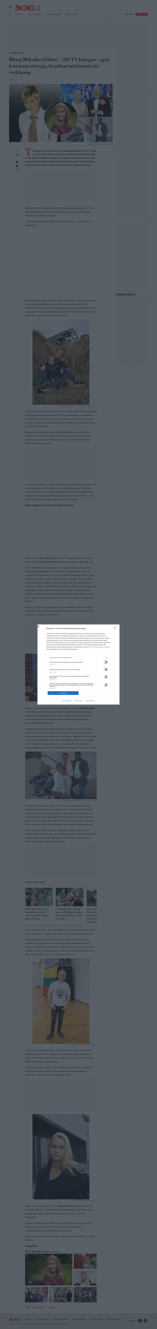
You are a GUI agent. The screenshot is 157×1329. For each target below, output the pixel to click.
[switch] (105, 662)
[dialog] (78, 664)
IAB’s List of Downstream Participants (99, 647)
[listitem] (78, 657)
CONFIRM (63, 693)
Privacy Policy (90, 701)
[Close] (115, 628)
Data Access (78, 701)
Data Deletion (67, 701)
